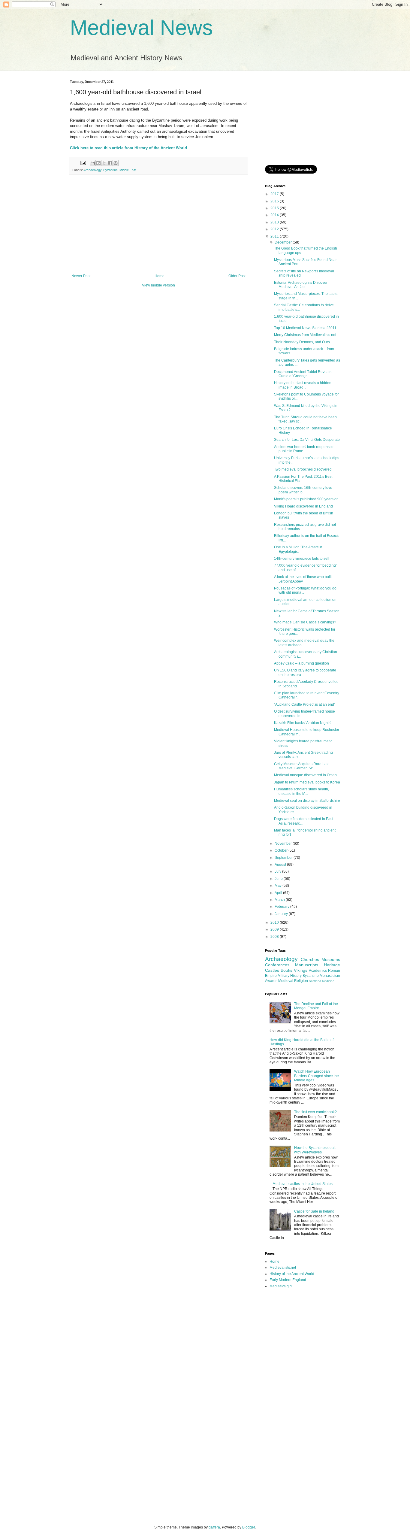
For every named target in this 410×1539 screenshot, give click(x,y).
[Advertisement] (158, 224)
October (281, 850)
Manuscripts (306, 964)
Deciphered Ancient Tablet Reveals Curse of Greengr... (302, 374)
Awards (271, 981)
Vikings (300, 970)
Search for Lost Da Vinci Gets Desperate (307, 440)
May (278, 885)
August (281, 864)
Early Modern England (288, 1280)
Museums (330, 959)
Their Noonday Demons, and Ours (302, 342)
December (284, 242)
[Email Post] (83, 163)
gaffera (214, 1527)
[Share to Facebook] (110, 163)
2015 (275, 208)
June (279, 879)
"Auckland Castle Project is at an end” (304, 704)
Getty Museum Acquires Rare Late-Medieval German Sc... (302, 766)
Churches (310, 959)
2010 (275, 922)
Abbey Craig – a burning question (301, 663)
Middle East (127, 170)
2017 (275, 194)
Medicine (328, 981)
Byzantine (110, 170)
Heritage (332, 964)
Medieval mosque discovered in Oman (305, 775)
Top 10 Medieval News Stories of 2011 (305, 328)
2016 (275, 201)
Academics (318, 970)
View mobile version (158, 285)
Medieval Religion (293, 981)
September (284, 858)
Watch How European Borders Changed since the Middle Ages (316, 1075)
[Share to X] (104, 163)
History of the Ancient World (292, 1274)
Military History (290, 976)
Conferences (277, 964)
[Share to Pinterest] (116, 163)
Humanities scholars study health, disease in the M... (301, 791)
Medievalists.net (283, 1267)
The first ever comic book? (315, 1112)
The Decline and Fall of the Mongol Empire (316, 1006)
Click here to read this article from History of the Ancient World (128, 148)
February (282, 906)
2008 (275, 937)
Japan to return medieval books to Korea (307, 782)
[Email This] (93, 163)
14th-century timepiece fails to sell (301, 558)
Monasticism (330, 976)
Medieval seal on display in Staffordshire (307, 800)
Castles (272, 970)
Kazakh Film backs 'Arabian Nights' (302, 723)
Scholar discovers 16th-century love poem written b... (303, 490)
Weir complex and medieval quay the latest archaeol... (304, 642)
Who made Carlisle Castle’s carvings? (305, 622)
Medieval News (141, 27)
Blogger (248, 1527)
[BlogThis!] (98, 163)
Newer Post (80, 276)
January (282, 914)
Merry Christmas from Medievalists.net (305, 335)
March (280, 900)
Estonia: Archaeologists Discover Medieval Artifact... (300, 284)
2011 (275, 236)
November (284, 843)
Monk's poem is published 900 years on (306, 499)
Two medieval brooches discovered (303, 469)
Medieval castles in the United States (303, 1184)
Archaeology (92, 170)
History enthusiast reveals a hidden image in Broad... (302, 385)
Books (286, 970)
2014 (275, 215)
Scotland (315, 981)
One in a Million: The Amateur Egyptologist (298, 549)
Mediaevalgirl (281, 1286)
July (278, 871)
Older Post (237, 276)
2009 (275, 929)
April (279, 893)
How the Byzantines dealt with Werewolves (315, 1150)
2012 (275, 229)
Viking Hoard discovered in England (303, 506)
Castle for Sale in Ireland (314, 1211)
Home (159, 276)
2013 (275, 222)
